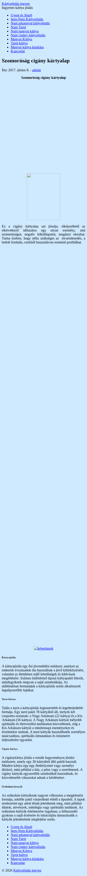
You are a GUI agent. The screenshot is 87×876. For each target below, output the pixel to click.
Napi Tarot (18, 27)
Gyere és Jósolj (21, 15)
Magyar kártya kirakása (27, 47)
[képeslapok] (43, 648)
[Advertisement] (43, 126)
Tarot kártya (19, 43)
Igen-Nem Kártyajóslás (27, 19)
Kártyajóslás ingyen (16, 4)
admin (36, 70)
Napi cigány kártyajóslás (28, 35)
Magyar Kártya (21, 39)
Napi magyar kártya (25, 31)
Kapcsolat (18, 51)
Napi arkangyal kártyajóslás (30, 23)
